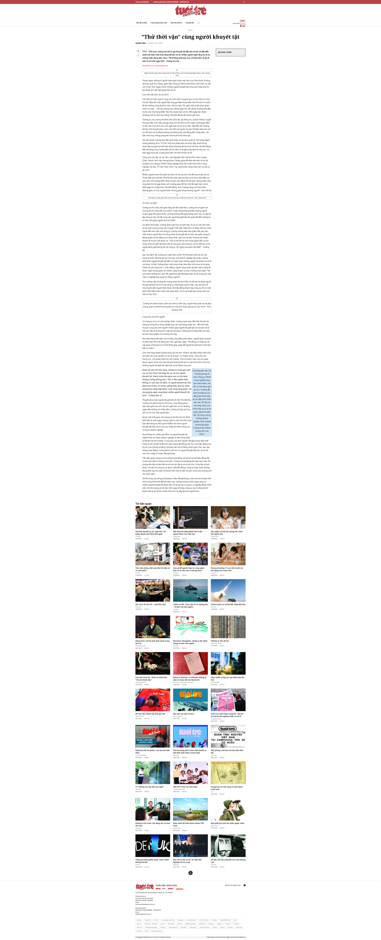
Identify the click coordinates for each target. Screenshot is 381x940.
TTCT (212, 792)
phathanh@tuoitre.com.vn (143, 914)
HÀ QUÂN (175, 573)
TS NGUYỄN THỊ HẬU (216, 719)
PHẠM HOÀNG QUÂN (140, 646)
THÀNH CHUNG (215, 536)
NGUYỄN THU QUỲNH (216, 643)
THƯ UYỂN (175, 646)
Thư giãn (236, 924)
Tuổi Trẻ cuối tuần (204, 927)
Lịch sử (162, 924)
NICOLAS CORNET (177, 716)
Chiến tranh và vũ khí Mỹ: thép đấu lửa (228, 604)
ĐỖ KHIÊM (175, 609)
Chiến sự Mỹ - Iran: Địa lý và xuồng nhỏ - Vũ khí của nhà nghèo (190, 605)
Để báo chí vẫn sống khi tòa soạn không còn (228, 861)
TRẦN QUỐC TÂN (139, 716)
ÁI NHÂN (137, 573)
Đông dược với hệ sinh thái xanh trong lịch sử (152, 642)
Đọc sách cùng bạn (157, 931)
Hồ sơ (190, 30)
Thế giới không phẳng (151, 927)
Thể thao (163, 927)
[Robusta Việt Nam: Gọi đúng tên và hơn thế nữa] (152, 809)
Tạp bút (215, 927)
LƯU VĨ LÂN (214, 755)
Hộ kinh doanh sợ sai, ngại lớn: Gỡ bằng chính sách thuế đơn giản (150, 532)
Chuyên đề (147, 920)
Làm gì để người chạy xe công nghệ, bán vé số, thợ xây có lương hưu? (188, 569)
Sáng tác (219, 924)
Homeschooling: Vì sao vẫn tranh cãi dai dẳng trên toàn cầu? (227, 569)
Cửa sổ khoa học (191, 920)
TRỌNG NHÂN (176, 536)
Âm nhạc (230, 927)
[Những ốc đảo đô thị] (228, 627)
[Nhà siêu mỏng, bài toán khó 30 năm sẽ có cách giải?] (152, 554)
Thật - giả (139, 927)
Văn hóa (222, 927)
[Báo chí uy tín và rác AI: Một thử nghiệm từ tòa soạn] (190, 845)
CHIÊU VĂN (213, 573)
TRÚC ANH (175, 864)
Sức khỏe (227, 924)
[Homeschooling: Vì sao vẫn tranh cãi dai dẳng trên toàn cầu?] (228, 554)
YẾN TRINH (138, 828)
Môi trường (171, 924)
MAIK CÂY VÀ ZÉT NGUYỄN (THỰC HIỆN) (183, 682)
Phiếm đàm (202, 924)
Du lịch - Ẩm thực (204, 920)
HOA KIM (137, 864)
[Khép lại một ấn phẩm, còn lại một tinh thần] (152, 736)
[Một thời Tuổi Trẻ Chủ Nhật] (190, 772)
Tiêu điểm (183, 927)
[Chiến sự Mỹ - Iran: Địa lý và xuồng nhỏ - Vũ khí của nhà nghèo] (190, 590)
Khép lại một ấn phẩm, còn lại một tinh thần (152, 751)
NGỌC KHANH (214, 825)
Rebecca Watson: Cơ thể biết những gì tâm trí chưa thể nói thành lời (189, 678)
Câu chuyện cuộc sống (168, 920)
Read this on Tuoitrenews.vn (155, 65)
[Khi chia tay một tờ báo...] (190, 700)
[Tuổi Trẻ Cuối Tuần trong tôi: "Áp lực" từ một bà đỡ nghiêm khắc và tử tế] (228, 700)
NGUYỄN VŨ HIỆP (215, 682)
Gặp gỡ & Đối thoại (225, 920)
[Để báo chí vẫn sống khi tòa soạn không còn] (228, 845)
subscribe (236, 23)
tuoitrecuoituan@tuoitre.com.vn (145, 904)
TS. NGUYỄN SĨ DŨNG (140, 755)
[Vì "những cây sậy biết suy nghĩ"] (152, 772)
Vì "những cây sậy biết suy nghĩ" (149, 787)
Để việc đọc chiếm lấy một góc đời (150, 714)
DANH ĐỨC (213, 607)
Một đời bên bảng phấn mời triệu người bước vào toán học (187, 532)
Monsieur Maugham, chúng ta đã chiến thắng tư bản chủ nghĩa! (190, 642)
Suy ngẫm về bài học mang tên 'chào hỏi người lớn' (227, 532)
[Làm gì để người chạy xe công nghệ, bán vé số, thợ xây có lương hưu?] (190, 554)
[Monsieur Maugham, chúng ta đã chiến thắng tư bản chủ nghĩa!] (190, 627)
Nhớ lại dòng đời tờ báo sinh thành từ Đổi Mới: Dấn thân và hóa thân (189, 751)
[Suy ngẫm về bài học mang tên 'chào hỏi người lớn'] (228, 517)
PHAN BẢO (138, 607)
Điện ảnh (139, 931)
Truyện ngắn (193, 927)
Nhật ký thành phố (190, 924)
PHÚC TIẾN (176, 755)
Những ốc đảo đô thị (220, 641)
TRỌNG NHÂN (176, 828)
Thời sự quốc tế (173, 927)
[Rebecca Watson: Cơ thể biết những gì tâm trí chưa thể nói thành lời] (190, 663)
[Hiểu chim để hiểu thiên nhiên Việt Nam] (190, 809)
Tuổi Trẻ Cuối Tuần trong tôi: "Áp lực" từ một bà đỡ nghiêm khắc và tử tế (227, 715)
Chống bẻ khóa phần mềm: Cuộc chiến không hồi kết (152, 861)
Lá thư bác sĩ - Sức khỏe (150, 924)
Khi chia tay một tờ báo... (184, 714)
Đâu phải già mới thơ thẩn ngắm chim (227, 823)
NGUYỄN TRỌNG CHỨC (179, 789)
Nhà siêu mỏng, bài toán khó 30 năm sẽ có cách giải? (152, 569)
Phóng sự (211, 924)
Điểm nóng (239, 927)
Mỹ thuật (179, 924)
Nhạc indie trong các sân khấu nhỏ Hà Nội (227, 678)
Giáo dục (214, 920)
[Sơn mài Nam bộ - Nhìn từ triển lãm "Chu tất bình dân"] (152, 663)
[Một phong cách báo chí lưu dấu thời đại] (228, 736)
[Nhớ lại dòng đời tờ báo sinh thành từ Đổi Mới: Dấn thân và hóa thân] (190, 736)
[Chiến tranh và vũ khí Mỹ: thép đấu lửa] (228, 590)
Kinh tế (138, 924)
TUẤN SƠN (213, 864)
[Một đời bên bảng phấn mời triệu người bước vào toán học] (190, 517)
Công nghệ (180, 920)
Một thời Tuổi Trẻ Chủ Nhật (185, 787)
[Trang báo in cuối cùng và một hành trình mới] (228, 772)
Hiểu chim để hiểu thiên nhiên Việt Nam (188, 824)
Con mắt (156, 920)
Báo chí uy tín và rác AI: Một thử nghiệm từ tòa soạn (187, 861)
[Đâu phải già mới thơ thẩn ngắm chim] (228, 809)
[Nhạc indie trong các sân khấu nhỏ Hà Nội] (228, 663)
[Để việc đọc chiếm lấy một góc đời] (152, 700)
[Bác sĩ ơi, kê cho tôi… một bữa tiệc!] (152, 590)
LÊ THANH (137, 536)
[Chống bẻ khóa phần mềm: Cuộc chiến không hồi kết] (152, 845)
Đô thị (146, 931)
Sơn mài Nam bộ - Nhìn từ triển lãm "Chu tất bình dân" (151, 678)
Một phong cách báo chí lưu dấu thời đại (227, 751)
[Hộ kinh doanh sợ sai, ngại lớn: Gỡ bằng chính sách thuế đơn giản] (152, 517)
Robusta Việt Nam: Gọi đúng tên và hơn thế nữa (152, 824)
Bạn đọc (139, 920)
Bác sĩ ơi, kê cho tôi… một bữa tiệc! (150, 604)
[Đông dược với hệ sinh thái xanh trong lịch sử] (152, 627)
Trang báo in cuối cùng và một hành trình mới (226, 788)
